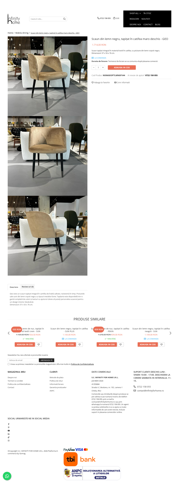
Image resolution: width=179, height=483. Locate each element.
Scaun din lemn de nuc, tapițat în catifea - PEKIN (110, 330)
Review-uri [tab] (28, 286)
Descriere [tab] (14, 287)
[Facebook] (9, 424)
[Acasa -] (16, 19)
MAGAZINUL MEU (16, 371)
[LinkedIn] (9, 434)
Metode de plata (56, 377)
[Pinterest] (9, 427)
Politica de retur (56, 381)
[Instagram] (9, 440)
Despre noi (12, 377)
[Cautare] (64, 19)
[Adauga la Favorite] (38, 344)
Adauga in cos (122, 67)
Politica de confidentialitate (19, 384)
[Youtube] (9, 430)
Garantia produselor (58, 387)
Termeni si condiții (15, 381)
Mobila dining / (22, 33)
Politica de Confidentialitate (82, 364)
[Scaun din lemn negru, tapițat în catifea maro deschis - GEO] (47, 76)
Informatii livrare (56, 384)
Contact (11, 387)
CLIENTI (53, 371)
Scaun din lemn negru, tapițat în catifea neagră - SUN (151, 330)
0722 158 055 (144, 386)
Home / (11, 33)
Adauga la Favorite (102, 82)
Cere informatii (123, 82)
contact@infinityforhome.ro (150, 390)
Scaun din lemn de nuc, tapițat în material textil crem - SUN (28, 330)
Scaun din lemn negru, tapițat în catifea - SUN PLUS (69, 330)
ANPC (52, 390)
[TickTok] (9, 437)
